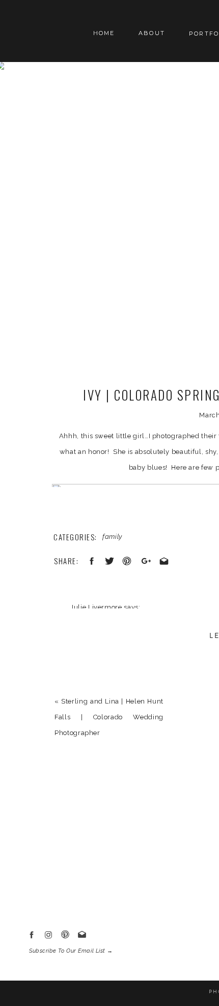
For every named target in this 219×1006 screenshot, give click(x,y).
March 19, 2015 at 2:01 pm (114, 623)
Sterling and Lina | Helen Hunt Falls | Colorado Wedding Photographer (108, 717)
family (112, 536)
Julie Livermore (96, 607)
